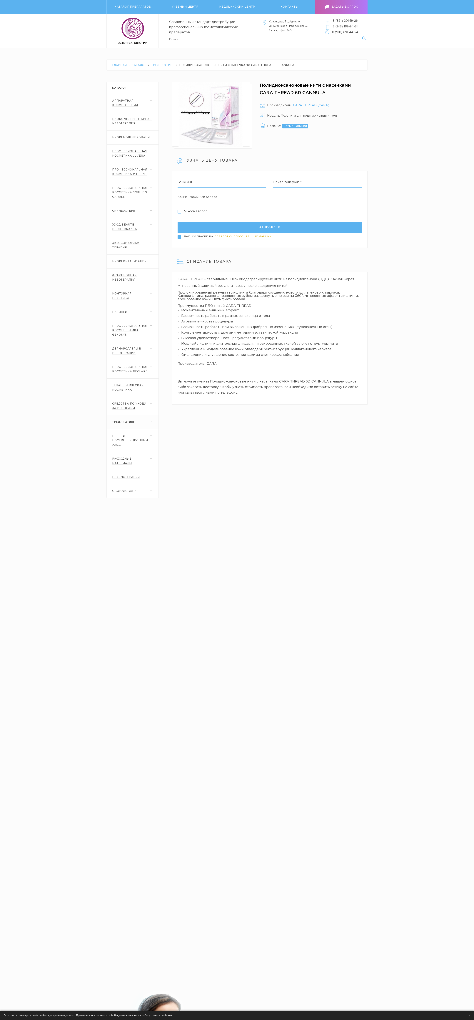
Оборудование (125, 491)
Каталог (139, 65)
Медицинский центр (237, 7)
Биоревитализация (129, 261)
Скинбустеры (124, 211)
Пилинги (119, 312)
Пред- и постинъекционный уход (130, 440)
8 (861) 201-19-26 (345, 20)
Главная (119, 65)
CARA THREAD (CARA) (311, 105)
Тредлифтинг (162, 65)
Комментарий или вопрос (197, 197)
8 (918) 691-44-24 (345, 32)
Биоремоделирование (132, 137)
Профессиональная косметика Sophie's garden (129, 192)
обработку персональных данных (243, 236)
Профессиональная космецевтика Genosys (129, 330)
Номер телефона (287, 182)
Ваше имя (185, 182)
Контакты (289, 7)
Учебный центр (185, 7)
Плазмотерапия (126, 477)
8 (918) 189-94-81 (345, 26)
